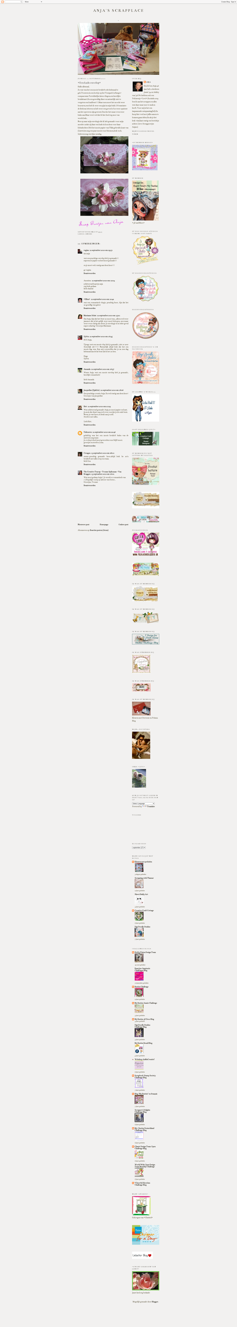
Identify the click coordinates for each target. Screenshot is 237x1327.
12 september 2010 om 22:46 (104, 432)
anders (88, 234)
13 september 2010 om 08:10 (102, 453)
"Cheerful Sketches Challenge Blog (142, 1184)
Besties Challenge (141, 987)
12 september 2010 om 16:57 (102, 369)
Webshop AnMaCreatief (144, 1059)
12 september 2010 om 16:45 (101, 336)
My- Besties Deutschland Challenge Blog (144, 1129)
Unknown (88, 432)
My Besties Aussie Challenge (146, 1003)
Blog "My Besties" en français (146, 1094)
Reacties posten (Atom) (99, 530)
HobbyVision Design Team (145, 952)
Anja (148, 82)
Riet (85, 406)
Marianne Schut (90, 315)
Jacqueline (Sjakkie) (92, 390)
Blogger (155, 1302)
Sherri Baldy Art (141, 894)
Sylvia (86, 336)
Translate (151, 806)
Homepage (104, 524)
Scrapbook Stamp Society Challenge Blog (145, 1076)
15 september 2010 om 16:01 (102, 474)
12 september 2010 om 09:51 (101, 250)
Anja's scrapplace (118, 10)
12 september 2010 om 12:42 (102, 299)
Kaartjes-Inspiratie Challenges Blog (142, 969)
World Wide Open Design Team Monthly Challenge (145, 1166)
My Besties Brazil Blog (143, 1043)
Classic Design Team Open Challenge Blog (145, 1147)
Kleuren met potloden (143, 862)
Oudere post (123, 524)
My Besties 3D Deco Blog (144, 1019)
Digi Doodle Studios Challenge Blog (142, 1026)
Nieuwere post (83, 524)
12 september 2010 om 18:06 (111, 390)
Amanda (87, 369)
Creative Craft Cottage (144, 910)
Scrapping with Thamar (144, 878)
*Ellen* (87, 299)
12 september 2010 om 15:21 (108, 315)
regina (86, 250)
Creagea (87, 453)
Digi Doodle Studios (142, 927)
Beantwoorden (89, 273)
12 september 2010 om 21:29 (99, 406)
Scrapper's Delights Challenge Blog (142, 1111)
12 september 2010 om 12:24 (103, 280)
